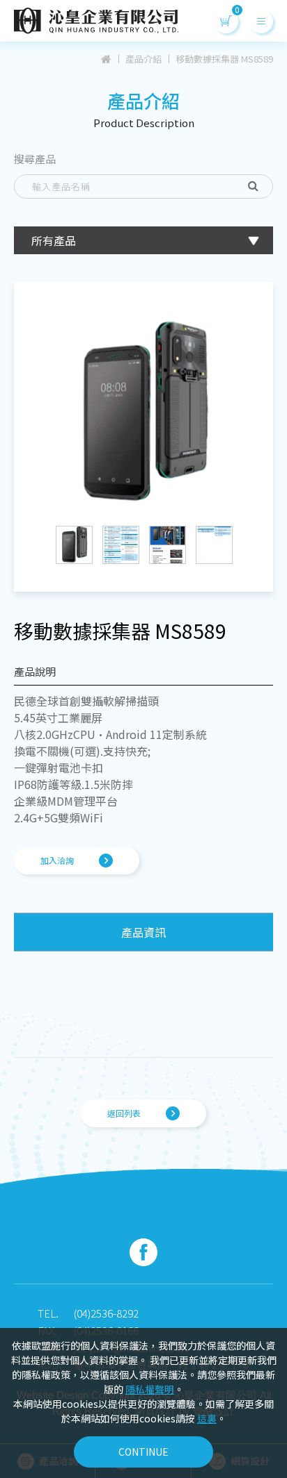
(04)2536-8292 (106, 1313)
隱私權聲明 (149, 1389)
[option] (143, 412)
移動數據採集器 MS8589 (224, 58)
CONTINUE (143, 1452)
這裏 (207, 1418)
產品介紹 (143, 58)
